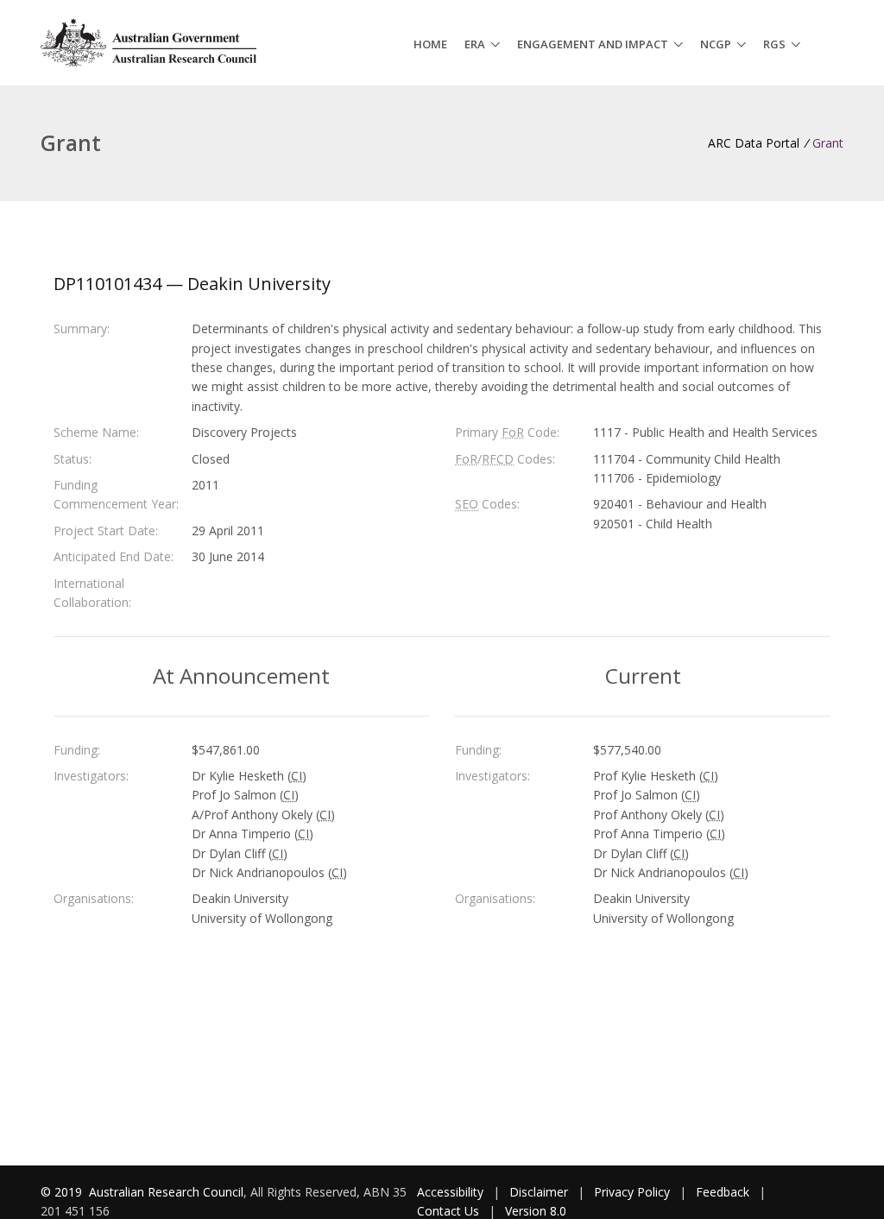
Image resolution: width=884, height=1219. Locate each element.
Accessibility (450, 1192)
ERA (474, 44)
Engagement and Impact (592, 44)
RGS (774, 44)
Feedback (722, 1192)
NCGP (715, 44)
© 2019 (63, 1192)
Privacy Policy (632, 1192)
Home (430, 44)
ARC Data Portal (753, 143)
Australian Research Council (166, 1192)
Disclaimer (538, 1192)
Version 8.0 (535, 1211)
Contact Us (448, 1211)
